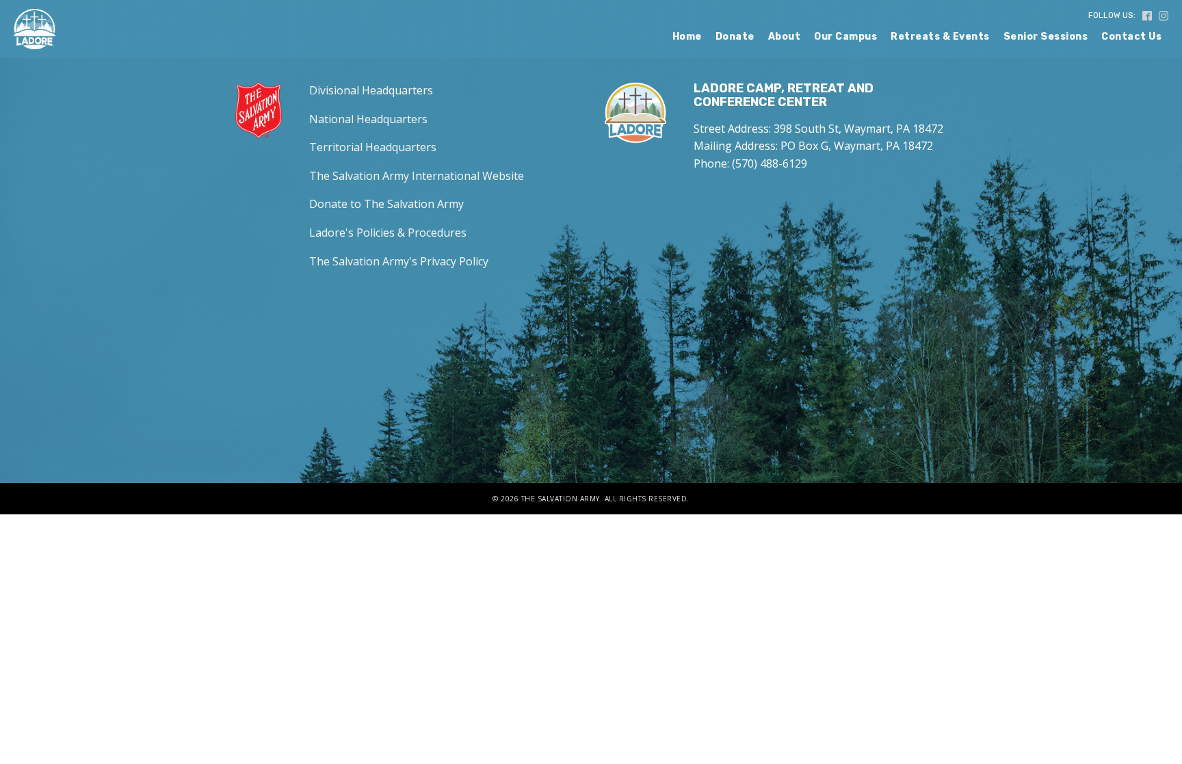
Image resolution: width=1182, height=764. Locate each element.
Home (687, 36)
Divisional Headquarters (371, 90)
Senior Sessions (1045, 36)
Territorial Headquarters (372, 147)
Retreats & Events (940, 36)
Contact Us (1131, 36)
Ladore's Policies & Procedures (388, 232)
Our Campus (845, 36)
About (784, 36)
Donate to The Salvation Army (386, 203)
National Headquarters (368, 119)
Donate (734, 36)
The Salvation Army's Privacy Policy (398, 261)
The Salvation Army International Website (416, 175)
